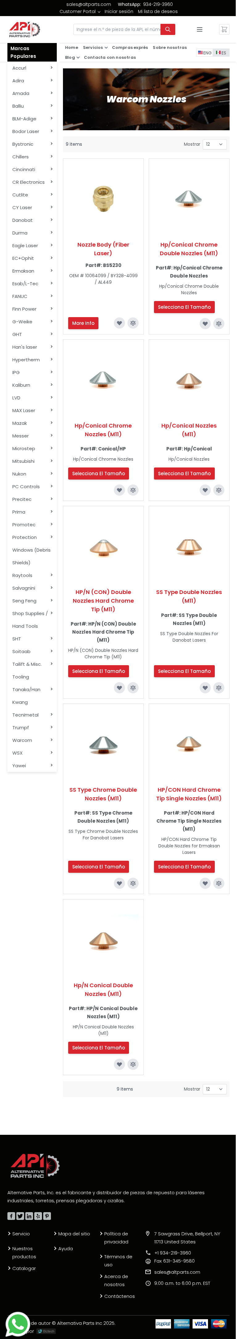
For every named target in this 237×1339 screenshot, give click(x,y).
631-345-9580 (174, 1261)
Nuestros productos (24, 1252)
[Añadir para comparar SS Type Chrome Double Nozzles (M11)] (133, 883)
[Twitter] (20, 1216)
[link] (80, 11)
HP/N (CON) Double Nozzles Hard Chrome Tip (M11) (103, 600)
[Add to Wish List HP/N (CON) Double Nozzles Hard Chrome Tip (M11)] (119, 687)
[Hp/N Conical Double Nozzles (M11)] (103, 939)
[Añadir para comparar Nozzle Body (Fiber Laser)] (133, 323)
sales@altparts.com (88, 4)
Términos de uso (118, 1260)
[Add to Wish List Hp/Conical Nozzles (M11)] (205, 490)
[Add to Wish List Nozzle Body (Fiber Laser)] (119, 323)
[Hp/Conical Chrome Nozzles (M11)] (103, 380)
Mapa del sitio (74, 1233)
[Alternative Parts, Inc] (35, 1165)
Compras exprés (130, 47)
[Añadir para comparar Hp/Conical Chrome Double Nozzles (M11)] (218, 323)
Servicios (93, 47)
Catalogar (24, 1268)
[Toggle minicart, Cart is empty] (224, 29)
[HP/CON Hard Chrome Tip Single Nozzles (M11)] (189, 744)
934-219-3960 (158, 4)
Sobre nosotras (170, 47)
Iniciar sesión (119, 11)
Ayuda (65, 1248)
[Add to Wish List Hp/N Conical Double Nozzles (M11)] (119, 1064)
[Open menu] (199, 29)
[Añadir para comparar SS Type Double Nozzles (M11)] (218, 687)
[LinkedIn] (29, 1216)
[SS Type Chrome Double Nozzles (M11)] (103, 744)
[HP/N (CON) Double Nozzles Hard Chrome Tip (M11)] (103, 546)
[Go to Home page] (24, 29)
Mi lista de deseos (158, 11)
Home (71, 47)
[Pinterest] (47, 1216)
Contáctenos (119, 1296)
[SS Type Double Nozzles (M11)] (189, 546)
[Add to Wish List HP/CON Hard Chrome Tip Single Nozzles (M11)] (205, 883)
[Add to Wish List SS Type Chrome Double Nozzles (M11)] (119, 883)
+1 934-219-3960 (172, 1253)
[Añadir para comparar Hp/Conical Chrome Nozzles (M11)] (133, 490)
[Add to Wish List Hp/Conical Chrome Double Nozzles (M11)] (205, 323)
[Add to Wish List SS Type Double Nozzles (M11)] (205, 687)
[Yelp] (38, 1216)
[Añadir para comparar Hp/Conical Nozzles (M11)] (218, 490)
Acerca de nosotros (116, 1280)
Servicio (21, 1233)
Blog (70, 57)
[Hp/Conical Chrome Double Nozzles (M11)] (189, 199)
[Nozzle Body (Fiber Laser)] (103, 199)
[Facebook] (11, 1216)
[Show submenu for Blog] (78, 57)
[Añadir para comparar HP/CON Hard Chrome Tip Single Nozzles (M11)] (218, 883)
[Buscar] (167, 29)
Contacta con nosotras (110, 57)
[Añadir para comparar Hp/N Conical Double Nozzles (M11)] (133, 1064)
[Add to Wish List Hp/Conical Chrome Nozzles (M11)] (119, 490)
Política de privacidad (116, 1237)
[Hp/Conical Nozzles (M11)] (189, 380)
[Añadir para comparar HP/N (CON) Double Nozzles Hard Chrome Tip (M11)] (133, 687)
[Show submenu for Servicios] (106, 48)
